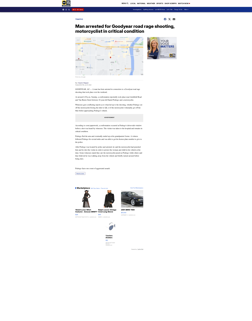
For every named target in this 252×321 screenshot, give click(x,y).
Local (133, 3)
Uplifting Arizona (148, 9)
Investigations (137, 9)
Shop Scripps (171, 3)
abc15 (64, 9)
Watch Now (183, 3)
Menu (124, 3)
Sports (159, 3)
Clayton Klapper (83, 83)
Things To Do (178, 9)
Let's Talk (169, 9)
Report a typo (80, 173)
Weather (151, 3)
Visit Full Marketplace (136, 188)
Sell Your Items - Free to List (99, 188)
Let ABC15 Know (160, 9)
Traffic (79, 19)
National (141, 3)
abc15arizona (66, 9)
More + (186, 9)
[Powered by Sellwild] (140, 249)
